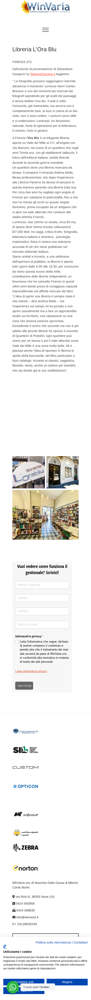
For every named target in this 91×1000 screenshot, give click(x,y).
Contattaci (81, 942)
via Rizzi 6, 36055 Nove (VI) (35, 896)
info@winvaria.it (26, 917)
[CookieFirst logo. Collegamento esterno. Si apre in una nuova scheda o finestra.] (5, 947)
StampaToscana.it (42, 74)
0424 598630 (25, 910)
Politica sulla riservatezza (53, 942)
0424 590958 (24, 903)
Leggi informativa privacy (31, 671)
